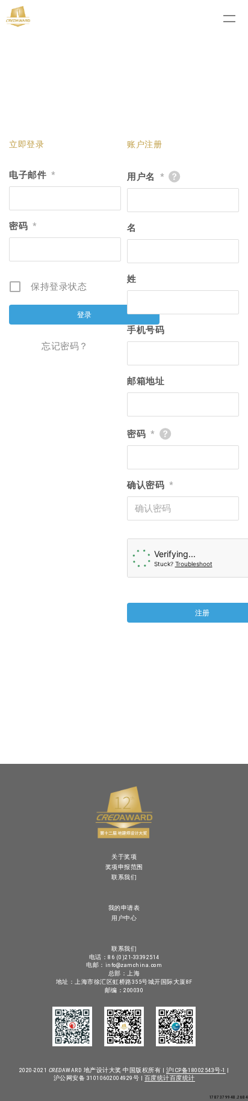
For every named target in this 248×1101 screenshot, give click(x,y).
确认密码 (150, 485)
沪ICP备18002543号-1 (196, 1070)
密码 (23, 226)
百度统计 (157, 1078)
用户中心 (124, 918)
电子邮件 (32, 174)
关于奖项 (124, 856)
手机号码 (145, 330)
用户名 (145, 176)
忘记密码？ (65, 346)
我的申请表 (124, 907)
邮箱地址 (145, 381)
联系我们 (124, 877)
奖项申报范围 (124, 867)
